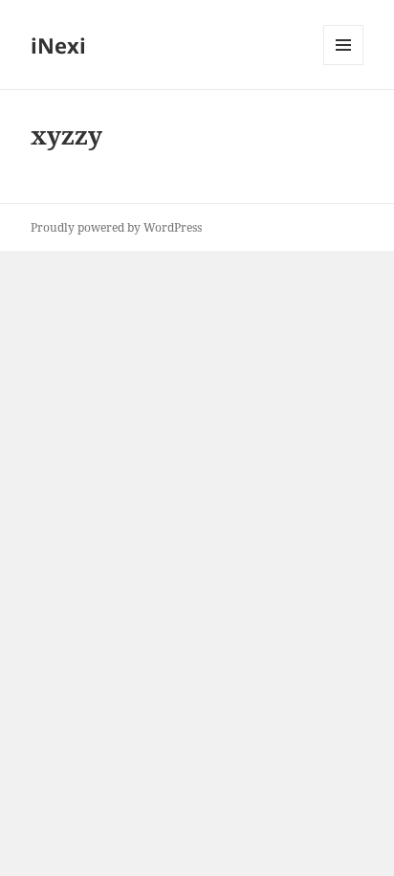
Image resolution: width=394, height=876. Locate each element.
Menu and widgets (343, 64)
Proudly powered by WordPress (116, 227)
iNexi (58, 45)
